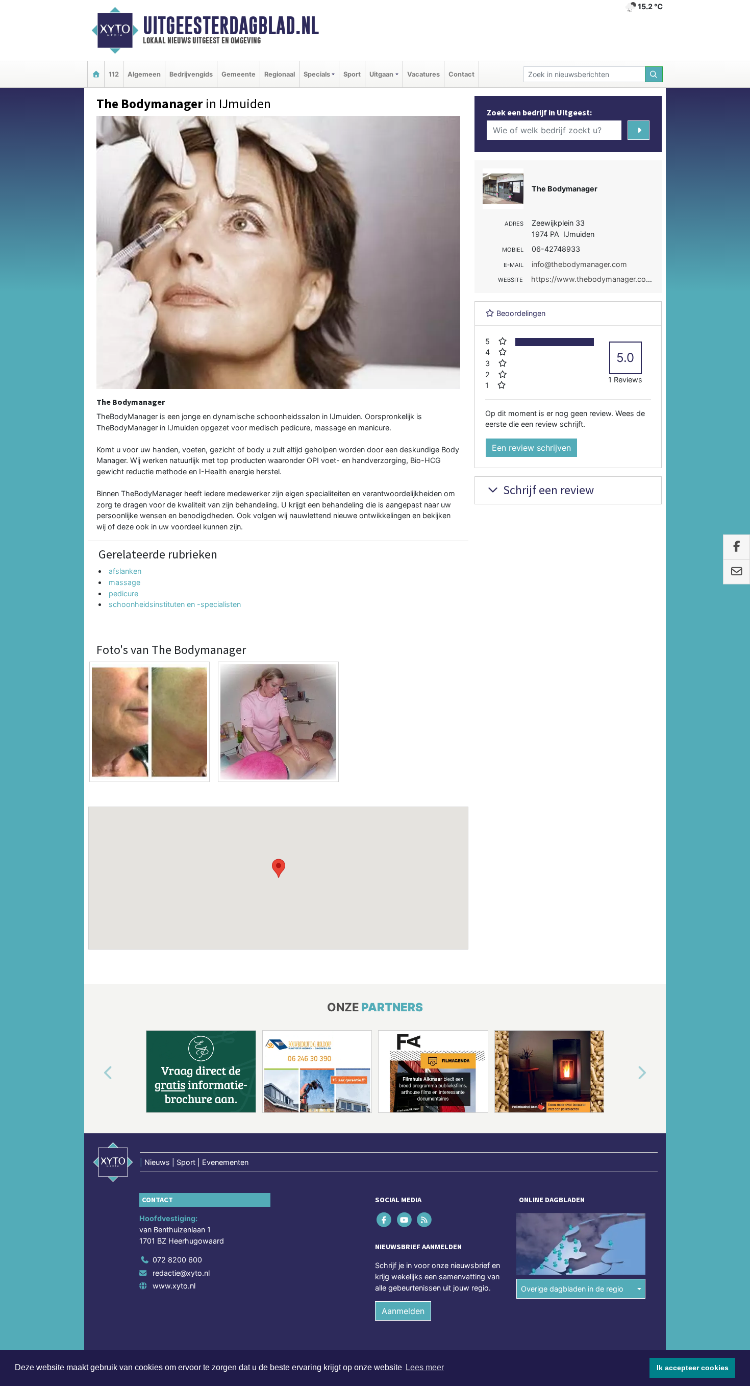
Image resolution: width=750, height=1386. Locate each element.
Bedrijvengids (191, 74)
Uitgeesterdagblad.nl (231, 25)
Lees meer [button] (425, 1367)
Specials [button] (317, 74)
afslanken (125, 571)
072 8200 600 (177, 1259)
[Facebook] (385, 1219)
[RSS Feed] (425, 1219)
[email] (736, 572)
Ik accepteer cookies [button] (693, 1368)
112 (114, 74)
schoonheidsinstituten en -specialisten (175, 604)
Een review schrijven (531, 448)
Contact (461, 74)
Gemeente (238, 74)
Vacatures (423, 74)
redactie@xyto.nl (181, 1273)
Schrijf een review (547, 490)
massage (124, 582)
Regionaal (279, 74)
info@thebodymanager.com (579, 264)
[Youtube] (405, 1219)
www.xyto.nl (174, 1285)
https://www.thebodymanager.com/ (593, 279)
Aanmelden (403, 1311)
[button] (278, 868)
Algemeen (144, 74)
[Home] (96, 74)
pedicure (123, 593)
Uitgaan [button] (381, 74)
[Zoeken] (654, 74)
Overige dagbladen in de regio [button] (572, 1288)
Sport (352, 74)
